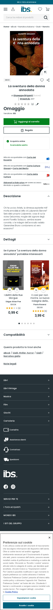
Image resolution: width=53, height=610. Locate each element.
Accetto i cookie (26, 605)
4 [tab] (28, 323)
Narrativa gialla (12, 356)
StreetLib (25, 98)
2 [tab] (22, 323)
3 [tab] (25, 323)
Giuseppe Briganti (23, 95)
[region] (26, 571)
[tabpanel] (26, 53)
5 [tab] (31, 323)
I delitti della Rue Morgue (13, 297)
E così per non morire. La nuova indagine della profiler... (39, 298)
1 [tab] (26, 73)
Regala (29, 130)
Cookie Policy (11, 591)
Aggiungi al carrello (28, 121)
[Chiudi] (49, 537)
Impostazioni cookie (26, 597)
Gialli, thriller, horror (23, 352)
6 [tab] (33, 323)
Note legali (10, 363)
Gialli (39, 352)
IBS (14, 113)
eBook (7, 352)
